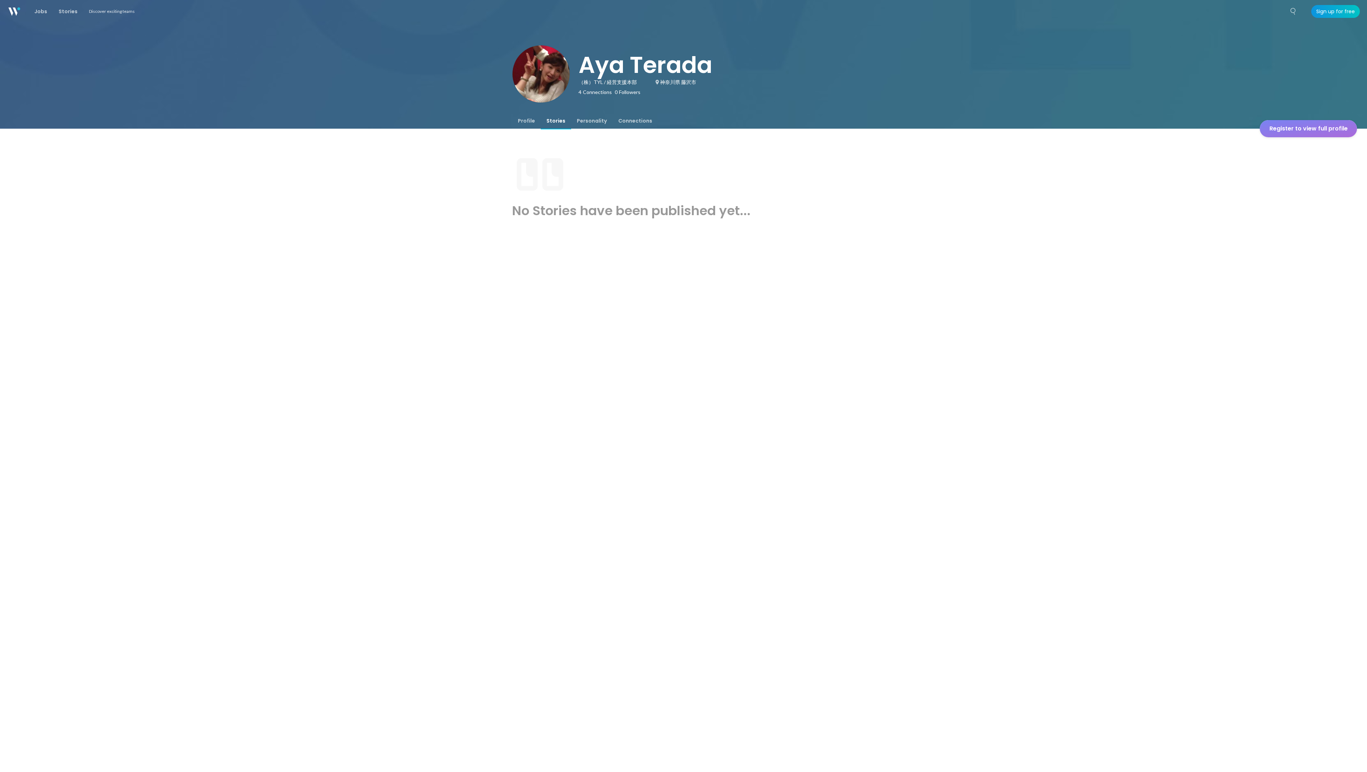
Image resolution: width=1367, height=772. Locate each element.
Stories (555, 120)
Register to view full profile (1308, 128)
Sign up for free (1335, 11)
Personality (592, 120)
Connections (635, 120)
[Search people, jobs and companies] (1293, 11)
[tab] (526, 120)
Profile (526, 120)
